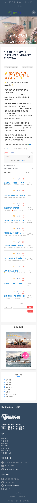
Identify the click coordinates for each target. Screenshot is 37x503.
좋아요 (7, 152)
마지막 (22, 303)
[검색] (30, 307)
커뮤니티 (6, 443)
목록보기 (7, 67)
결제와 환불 (26, 501)
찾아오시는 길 (7, 453)
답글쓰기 (14, 67)
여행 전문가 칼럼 (11, 394)
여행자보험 (18, 501)
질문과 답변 (9, 396)
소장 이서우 (8, 489)
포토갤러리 (9, 387)
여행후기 (8, 384)
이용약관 (10, 501)
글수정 (24, 67)
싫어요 (13, 152)
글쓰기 (30, 311)
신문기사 (8, 392)
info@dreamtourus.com (12, 469)
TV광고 (8, 389)
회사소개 (6, 438)
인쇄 (31, 152)
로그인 (21, 160)
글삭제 (30, 67)
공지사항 (8, 380)
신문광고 (8, 382)
